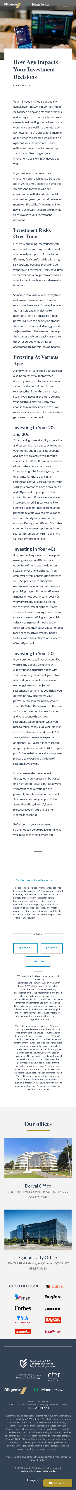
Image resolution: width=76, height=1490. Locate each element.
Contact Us (59, 1483)
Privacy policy (49, 1471)
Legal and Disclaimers (30, 1471)
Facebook (25, 948)
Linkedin (38, 961)
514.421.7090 (42, 1408)
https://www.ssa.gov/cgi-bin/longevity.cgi (34, 880)
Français (32, 1480)
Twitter (52, 948)
